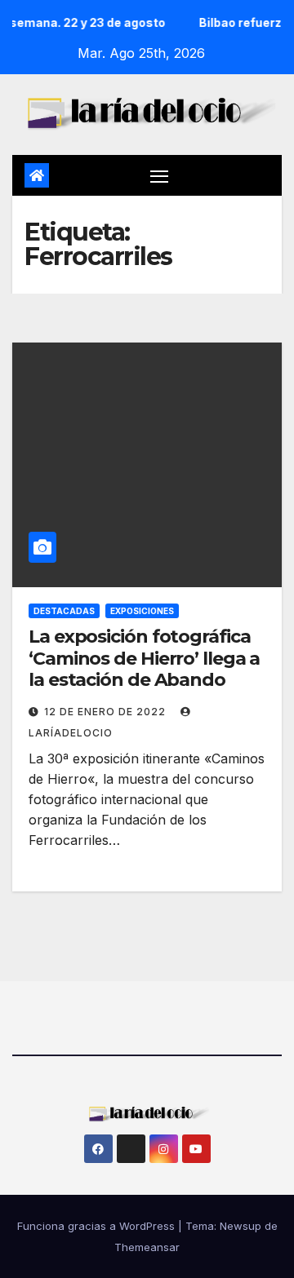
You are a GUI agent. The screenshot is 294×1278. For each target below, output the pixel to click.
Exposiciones (142, 611)
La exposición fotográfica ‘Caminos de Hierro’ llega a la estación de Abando (144, 658)
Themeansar (147, 1247)
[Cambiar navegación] (159, 175)
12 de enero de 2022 (106, 711)
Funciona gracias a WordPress (97, 1225)
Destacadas (64, 611)
